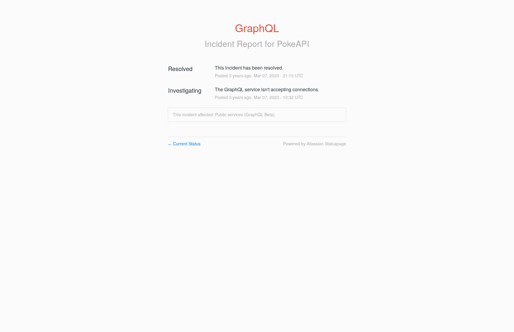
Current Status (184, 144)
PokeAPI (293, 43)
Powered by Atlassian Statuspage (314, 144)
